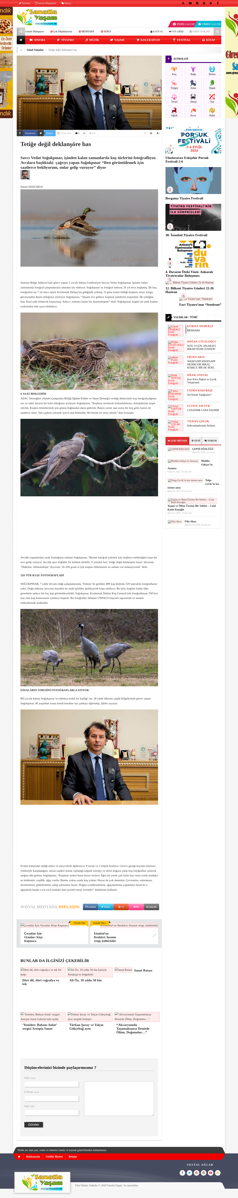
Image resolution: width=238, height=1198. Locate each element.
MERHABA (193, 330)
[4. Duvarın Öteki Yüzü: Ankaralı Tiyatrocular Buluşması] (193, 266)
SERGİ (42, 31)
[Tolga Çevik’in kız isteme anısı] (185, 480)
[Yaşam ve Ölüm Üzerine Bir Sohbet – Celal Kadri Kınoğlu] (192, 502)
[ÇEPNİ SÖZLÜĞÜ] (179, 449)
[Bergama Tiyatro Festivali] (193, 193)
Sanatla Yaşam (114, 1185)
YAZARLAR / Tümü (185, 317)
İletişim (73, 1156)
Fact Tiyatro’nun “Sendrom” (200, 304)
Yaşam (119, 39)
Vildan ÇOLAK (198, 421)
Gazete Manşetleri (46, 3)
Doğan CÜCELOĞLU (201, 341)
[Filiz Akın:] (175, 521)
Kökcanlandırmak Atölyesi (201, 425)
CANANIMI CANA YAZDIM (203, 410)
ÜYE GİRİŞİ (177, 31)
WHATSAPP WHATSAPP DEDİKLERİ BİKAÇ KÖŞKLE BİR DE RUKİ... (201, 364)
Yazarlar (25, 3)
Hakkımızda (33, 1156)
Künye (67, 3)
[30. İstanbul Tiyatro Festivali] (193, 230)
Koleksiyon (150, 39)
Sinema (39, 39)
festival (183, 39)
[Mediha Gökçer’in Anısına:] (183, 461)
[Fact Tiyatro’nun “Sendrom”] (196, 299)
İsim (30, 1077)
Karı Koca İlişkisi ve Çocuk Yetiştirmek (201, 381)
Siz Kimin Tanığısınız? (199, 394)
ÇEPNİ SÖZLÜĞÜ (203, 449)
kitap (210, 39)
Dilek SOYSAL (197, 375)
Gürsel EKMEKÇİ (200, 326)
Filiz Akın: (191, 521)
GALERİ (186, 24)
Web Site (29, 1106)
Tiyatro (67, 39)
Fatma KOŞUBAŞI (199, 390)
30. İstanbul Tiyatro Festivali (186, 235)
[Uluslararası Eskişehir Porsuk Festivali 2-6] (193, 152)
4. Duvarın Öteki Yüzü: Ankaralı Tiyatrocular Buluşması (189, 273)
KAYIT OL (157, 31)
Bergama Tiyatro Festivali (184, 198)
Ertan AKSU (196, 357)
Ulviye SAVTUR (198, 406)
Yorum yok (186, 472)
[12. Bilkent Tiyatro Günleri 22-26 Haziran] (189, 282)
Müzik (94, 39)
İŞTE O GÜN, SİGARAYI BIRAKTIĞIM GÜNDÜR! (84, 31)
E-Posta (31, 1091)
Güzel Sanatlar (35, 49)
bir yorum (210, 452)
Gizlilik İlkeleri (54, 1156)
